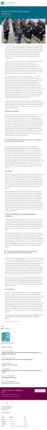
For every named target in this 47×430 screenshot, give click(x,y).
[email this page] (2, 329)
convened (13, 125)
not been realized (22, 267)
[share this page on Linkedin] (7, 329)
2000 (14, 183)
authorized (7, 47)
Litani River (27, 179)
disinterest (12, 56)
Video (3, 357)
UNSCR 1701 (29, 240)
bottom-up (22, 193)
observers (40, 78)
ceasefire (17, 66)
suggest (28, 87)
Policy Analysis (5, 381)
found (32, 152)
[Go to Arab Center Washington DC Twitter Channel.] (2, 403)
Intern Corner (5, 350)
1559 (24, 224)
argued (17, 223)
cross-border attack (24, 233)
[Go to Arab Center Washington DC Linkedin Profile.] (12, 403)
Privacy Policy (26, 427)
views (15, 128)
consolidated (24, 202)
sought (37, 114)
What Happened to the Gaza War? (9, 377)
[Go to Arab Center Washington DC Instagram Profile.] (9, 403)
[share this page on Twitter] (5, 329)
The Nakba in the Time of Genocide (10, 365)
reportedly (30, 90)
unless (23, 56)
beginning (36, 234)
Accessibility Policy (32, 427)
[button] (9, 329)
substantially (23, 123)
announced (20, 51)
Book (3, 368)
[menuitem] (2, 404)
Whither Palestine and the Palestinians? (11, 383)
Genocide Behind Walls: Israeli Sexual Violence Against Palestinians (17, 359)
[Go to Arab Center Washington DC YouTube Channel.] (7, 403)
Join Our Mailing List (6, 412)
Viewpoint (4, 363)
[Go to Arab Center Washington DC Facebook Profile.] (4, 403)
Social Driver (40, 427)
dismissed (21, 94)
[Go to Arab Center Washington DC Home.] (8, 3)
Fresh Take (6, 357)
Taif (32, 219)
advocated (40, 68)
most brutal (28, 258)
